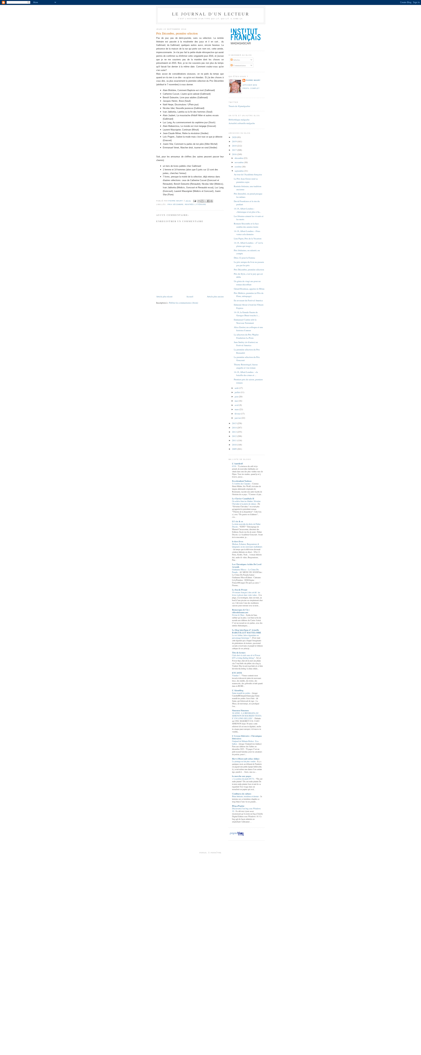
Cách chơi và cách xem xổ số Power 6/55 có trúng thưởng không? (246, 656)
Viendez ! (236, 675)
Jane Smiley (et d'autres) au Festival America (246, 344)
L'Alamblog (237, 690)
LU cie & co (237, 521)
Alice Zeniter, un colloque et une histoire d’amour (248, 329)
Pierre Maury (253, 80)
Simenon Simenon (240, 710)
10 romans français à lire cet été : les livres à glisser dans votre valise (246, 593)
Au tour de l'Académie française (248, 174)
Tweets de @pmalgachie (239, 106)
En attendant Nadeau (241, 480)
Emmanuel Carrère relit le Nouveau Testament (245, 321)
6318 (234, 466)
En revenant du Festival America (248, 300)
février (238, 413)
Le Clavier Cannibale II (243, 498)
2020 (234, 137)
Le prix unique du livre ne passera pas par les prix (249, 264)
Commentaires (239, 65)
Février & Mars (238, 615)
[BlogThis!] (202, 201)
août (237, 387)
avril (237, 405)
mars (237, 409)
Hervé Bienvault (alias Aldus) (245, 758)
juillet (238, 392)
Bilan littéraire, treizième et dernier (245, 796)
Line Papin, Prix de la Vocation (247, 238)
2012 (234, 436)
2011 (234, 440)
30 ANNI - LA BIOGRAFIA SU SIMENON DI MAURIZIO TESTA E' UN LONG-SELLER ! (246, 716)
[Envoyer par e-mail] (199, 201)
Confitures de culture (241, 793)
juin (237, 396)
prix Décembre (176, 204)
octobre (238, 166)
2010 (234, 444)
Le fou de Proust (239, 589)
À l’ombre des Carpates (241, 483)
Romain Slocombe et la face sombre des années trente (246, 225)
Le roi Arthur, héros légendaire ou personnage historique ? (245, 636)
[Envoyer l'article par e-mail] (194, 201)
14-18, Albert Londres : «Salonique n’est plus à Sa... (247, 210)
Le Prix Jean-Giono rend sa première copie (246, 180)
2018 (234, 145)
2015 (234, 423)
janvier (238, 417)
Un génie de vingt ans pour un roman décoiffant (247, 283)
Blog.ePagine (238, 805)
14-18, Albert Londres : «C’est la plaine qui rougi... (248, 244)
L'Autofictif (237, 463)
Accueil (189, 296)
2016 (234, 154)
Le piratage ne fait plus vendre (244, 761)
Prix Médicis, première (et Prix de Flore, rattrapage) (248, 295)
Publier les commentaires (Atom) (183, 302)
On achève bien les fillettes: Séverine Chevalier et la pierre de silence (246, 502)
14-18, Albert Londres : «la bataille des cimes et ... (246, 374)
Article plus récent (164, 296)
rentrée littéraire (195, 204)
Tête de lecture (239, 652)
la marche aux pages (241, 776)
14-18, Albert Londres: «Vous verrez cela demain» (247, 233)
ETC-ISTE (237, 672)
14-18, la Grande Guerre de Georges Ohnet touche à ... (247, 314)
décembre (239, 158)
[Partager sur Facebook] (208, 201)
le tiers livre (237, 541)
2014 (234, 427)
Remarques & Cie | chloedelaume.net (240, 611)
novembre (239, 162)
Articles (236, 59)
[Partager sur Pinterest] (211, 201)
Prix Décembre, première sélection (249, 269)
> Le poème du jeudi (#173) (243, 778)
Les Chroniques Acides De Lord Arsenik (246, 565)
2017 (234, 149)
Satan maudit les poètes (241, 693)
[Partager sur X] (205, 201)
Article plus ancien (215, 296)
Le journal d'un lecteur (210, 14)
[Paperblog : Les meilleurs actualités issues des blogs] (237, 835)
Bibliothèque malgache (239, 119)
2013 (234, 431)
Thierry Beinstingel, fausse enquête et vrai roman (246, 366)
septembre (239, 170)
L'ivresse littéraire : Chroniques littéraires (247, 737)
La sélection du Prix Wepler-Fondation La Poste (246, 336)
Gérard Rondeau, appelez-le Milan (249, 288)
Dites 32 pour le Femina (244, 257)
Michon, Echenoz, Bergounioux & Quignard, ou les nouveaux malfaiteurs (247, 545)
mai (236, 400)
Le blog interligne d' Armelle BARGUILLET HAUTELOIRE (246, 631)
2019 (234, 141)
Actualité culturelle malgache (242, 123)
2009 (234, 448)
